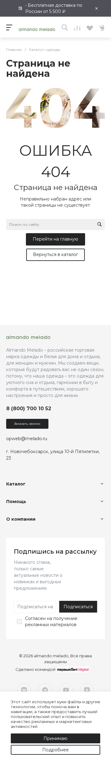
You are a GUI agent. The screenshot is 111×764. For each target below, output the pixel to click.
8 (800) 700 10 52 (28, 408)
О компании (20, 519)
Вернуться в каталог (55, 254)
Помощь (16, 501)
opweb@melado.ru (26, 438)
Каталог (16, 484)
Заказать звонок (27, 424)
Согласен (35, 618)
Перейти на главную (55, 239)
